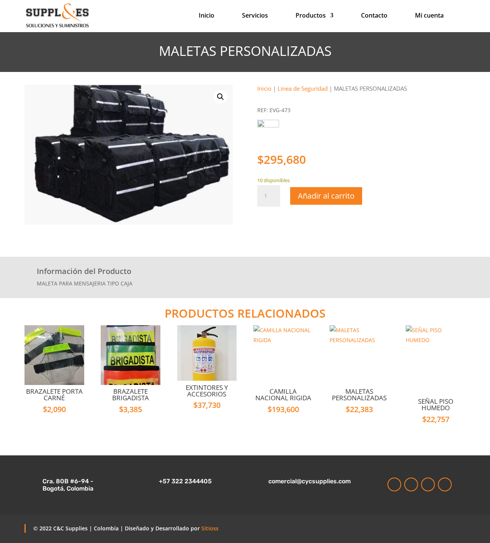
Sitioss (210, 528)
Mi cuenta (429, 16)
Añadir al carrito (326, 196)
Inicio (206, 16)
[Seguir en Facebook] (428, 484)
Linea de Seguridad (303, 88)
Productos (311, 16)
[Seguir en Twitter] (445, 484)
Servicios (255, 16)
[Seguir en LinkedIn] (411, 484)
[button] (220, 97)
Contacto (374, 16)
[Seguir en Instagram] (394, 484)
